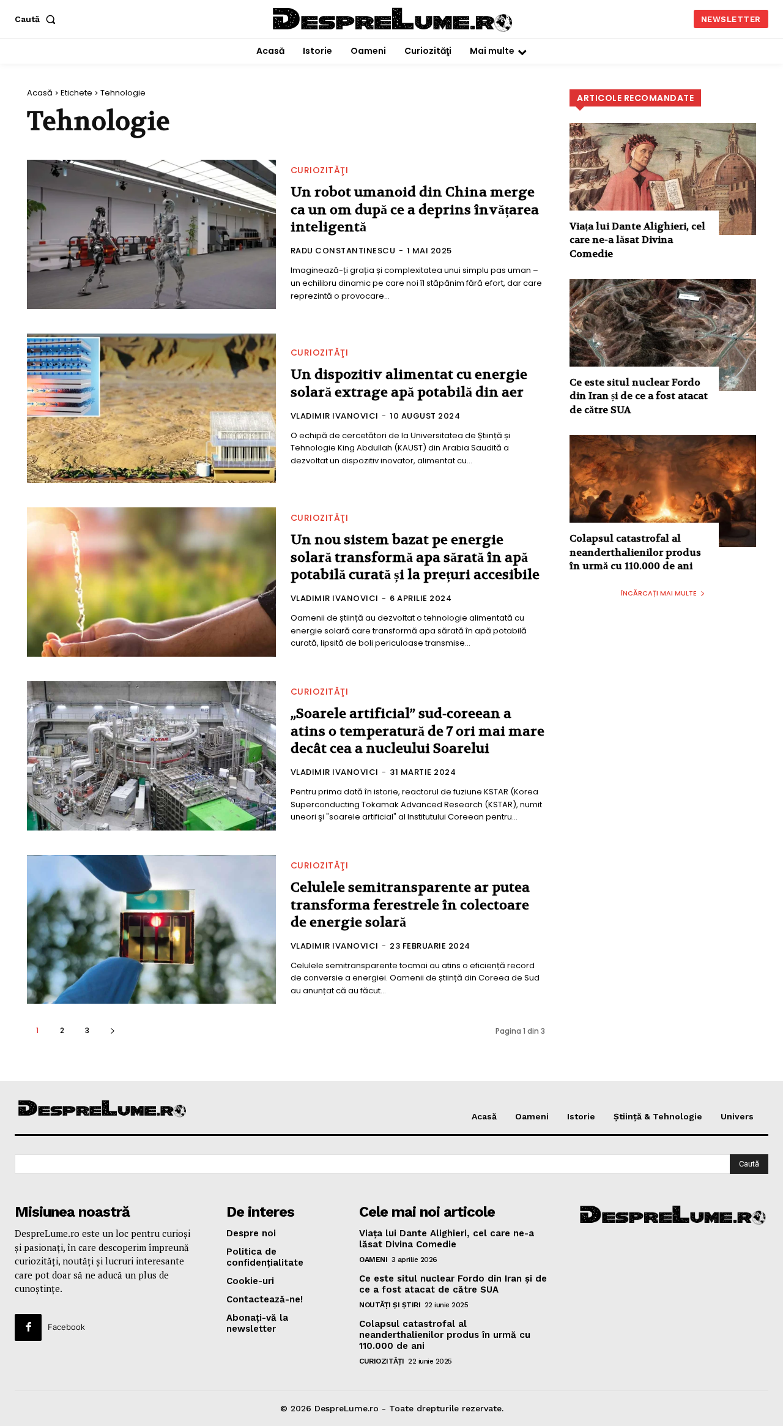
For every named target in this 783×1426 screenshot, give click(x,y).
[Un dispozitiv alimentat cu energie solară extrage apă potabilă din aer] (151, 408)
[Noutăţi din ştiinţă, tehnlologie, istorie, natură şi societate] (102, 1109)
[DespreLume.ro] (394, 20)
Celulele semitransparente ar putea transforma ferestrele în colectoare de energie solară (410, 905)
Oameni (373, 1259)
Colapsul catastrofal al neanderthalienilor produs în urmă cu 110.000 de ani (635, 552)
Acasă (40, 93)
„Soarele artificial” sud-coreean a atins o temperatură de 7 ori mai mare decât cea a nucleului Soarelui (417, 731)
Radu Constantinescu (343, 250)
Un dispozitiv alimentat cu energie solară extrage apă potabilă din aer (409, 383)
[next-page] (112, 1030)
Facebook (66, 1327)
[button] (38, 19)
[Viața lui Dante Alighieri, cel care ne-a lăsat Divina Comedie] (663, 179)
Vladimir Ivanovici (335, 416)
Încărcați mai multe (659, 593)
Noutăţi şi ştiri (389, 1305)
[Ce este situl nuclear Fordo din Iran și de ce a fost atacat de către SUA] (663, 335)
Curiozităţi (320, 170)
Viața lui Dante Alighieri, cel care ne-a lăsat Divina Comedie (637, 240)
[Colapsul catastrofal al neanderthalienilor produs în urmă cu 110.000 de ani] (663, 491)
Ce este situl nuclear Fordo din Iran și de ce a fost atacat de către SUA (639, 396)
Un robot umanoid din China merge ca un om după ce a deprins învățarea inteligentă (415, 210)
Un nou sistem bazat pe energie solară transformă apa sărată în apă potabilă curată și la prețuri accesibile (415, 557)
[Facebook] (28, 1327)
